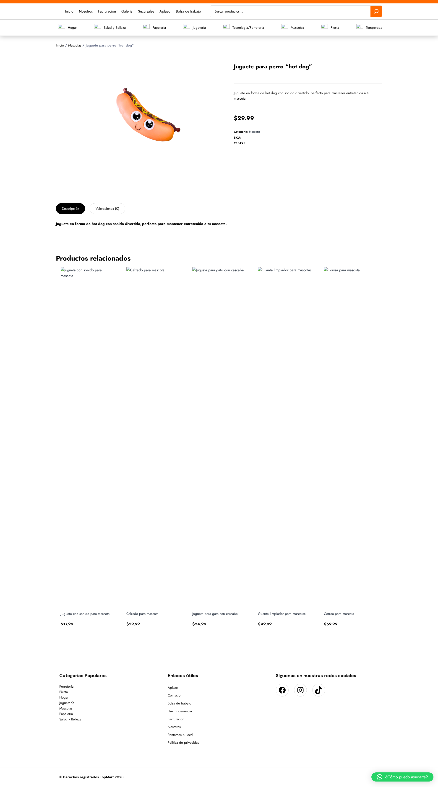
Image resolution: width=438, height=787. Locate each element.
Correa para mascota (339, 613)
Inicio (60, 45)
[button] (201, 67)
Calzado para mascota (142, 613)
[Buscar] (376, 11)
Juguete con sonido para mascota (85, 613)
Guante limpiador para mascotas (281, 613)
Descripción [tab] (70, 208)
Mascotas (74, 45)
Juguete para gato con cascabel (215, 613)
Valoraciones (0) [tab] (107, 208)
